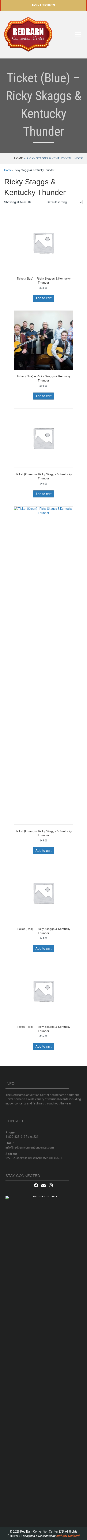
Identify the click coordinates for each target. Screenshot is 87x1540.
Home (18, 158)
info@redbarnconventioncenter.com (29, 1147)
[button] (43, 5)
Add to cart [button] (43, 298)
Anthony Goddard (67, 1535)
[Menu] (78, 34)
